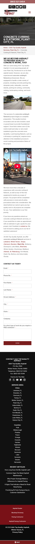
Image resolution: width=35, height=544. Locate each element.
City (6, 304)
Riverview (23, 246)
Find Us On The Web (17, 377)
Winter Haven (15, 242)
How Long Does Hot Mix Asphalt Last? (17, 470)
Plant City (20, 244)
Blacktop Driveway (17, 512)
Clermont (7, 244)
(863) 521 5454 (17, 1)
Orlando (6, 251)
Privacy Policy (17, 532)
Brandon (14, 244)
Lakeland (7, 242)
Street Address (10, 297)
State (6, 311)
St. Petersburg (14, 251)
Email (6, 268)
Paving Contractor (17, 517)
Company (7, 319)
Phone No (8, 275)
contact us (23, 226)
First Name (8, 283)
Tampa (23, 242)
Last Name (8, 290)
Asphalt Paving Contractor (17, 521)
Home (6, 48)
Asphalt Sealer (17, 508)
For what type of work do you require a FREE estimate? (17, 326)
